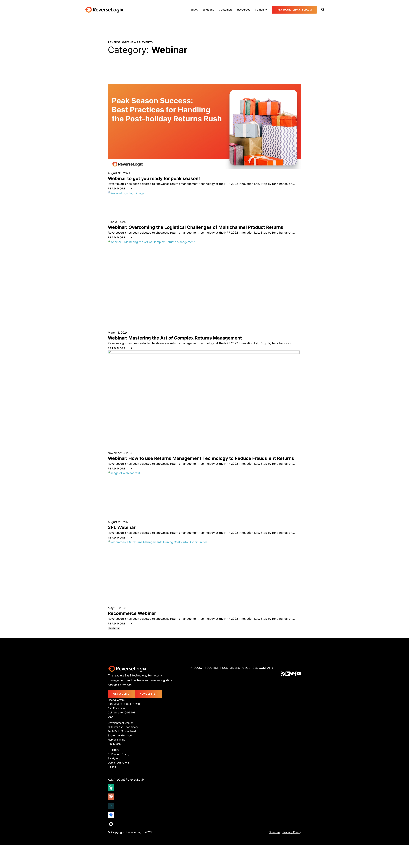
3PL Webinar (121, 527)
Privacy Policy (291, 832)
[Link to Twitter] (292, 674)
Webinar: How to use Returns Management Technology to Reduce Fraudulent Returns (201, 458)
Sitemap (274, 832)
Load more (114, 628)
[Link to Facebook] (295, 674)
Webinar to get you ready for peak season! (154, 178)
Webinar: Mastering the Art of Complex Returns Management (175, 338)
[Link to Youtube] (299, 674)
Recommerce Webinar (132, 613)
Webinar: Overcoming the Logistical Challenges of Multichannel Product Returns (195, 227)
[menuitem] (192, 9)
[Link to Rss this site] (283, 674)
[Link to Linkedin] (288, 674)
